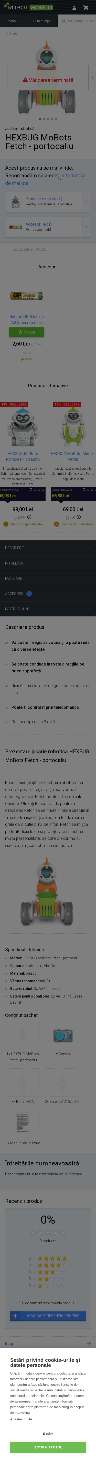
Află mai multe (21, 1419)
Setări (48, 1434)
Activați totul (48, 1447)
